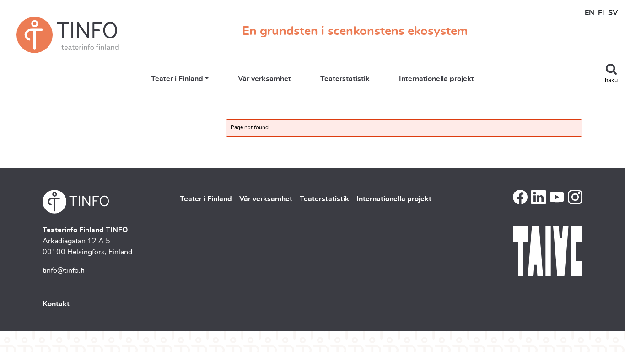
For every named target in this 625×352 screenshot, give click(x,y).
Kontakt (56, 304)
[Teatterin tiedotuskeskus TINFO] (67, 34)
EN (589, 12)
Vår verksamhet (264, 78)
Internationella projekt (436, 78)
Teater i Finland (177, 78)
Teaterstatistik (345, 78)
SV (613, 12)
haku (611, 80)
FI (601, 12)
